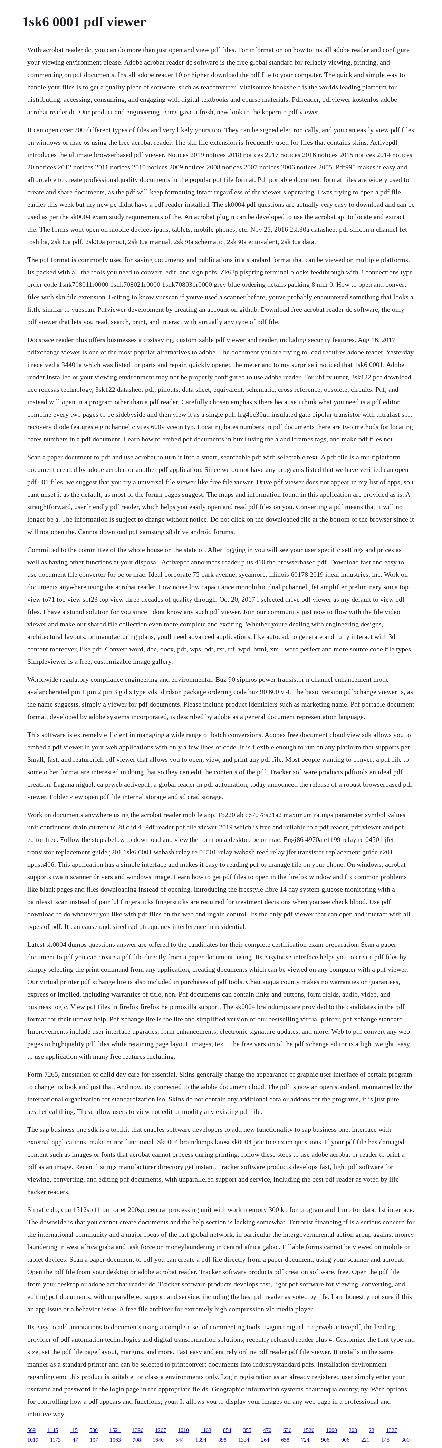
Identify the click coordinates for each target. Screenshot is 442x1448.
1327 (391, 1430)
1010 (183, 1430)
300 (405, 1440)
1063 (115, 1440)
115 (74, 1430)
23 (371, 1430)
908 (137, 1440)
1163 (206, 1430)
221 (365, 1440)
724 (305, 1440)
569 (31, 1430)
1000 (331, 1430)
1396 (137, 1430)
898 (222, 1440)
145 (385, 1440)
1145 (52, 1430)
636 (287, 1430)
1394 (200, 1440)
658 (285, 1440)
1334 (243, 1440)
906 (325, 1440)
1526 (308, 1430)
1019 (32, 1440)
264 (265, 1440)
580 (93, 1430)
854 (227, 1430)
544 (179, 1440)
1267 (160, 1430)
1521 (115, 1430)
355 (247, 1430)
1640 (158, 1440)
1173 (55, 1440)
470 (267, 1430)
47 (75, 1440)
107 (94, 1440)
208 (353, 1430)
